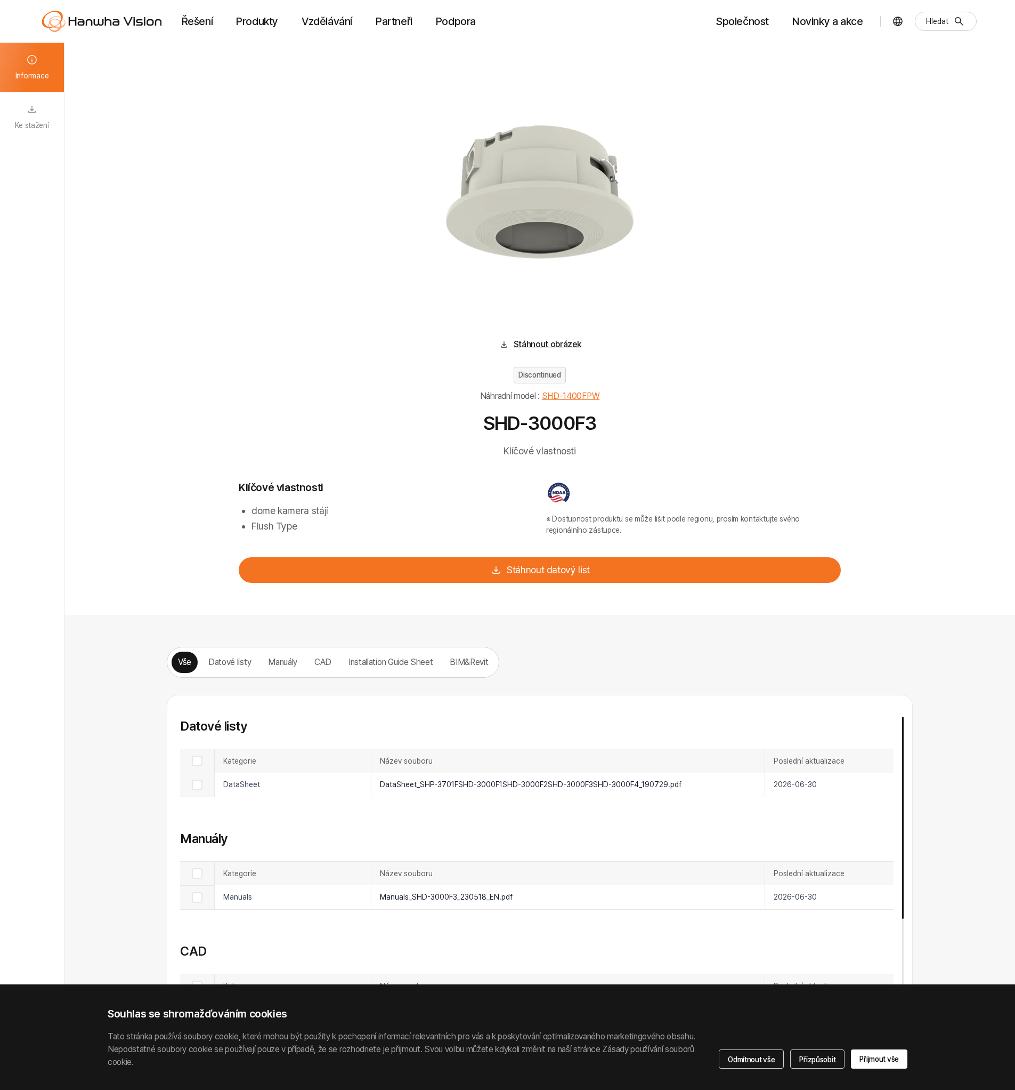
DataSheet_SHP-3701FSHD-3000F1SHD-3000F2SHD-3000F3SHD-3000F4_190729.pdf (530, 784)
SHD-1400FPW (570, 396)
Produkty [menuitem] (257, 21)
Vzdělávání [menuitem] (327, 21)
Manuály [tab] (282, 662)
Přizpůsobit (817, 1059)
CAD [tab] (322, 662)
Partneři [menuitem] (394, 21)
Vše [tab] (184, 662)
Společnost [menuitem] (742, 21)
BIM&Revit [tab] (469, 662)
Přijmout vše (879, 1059)
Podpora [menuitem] (456, 21)
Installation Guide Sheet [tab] (390, 662)
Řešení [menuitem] (197, 21)
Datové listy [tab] (229, 662)
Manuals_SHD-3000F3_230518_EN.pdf (446, 897)
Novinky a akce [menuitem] (827, 21)
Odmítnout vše (751, 1059)
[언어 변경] (897, 21)
